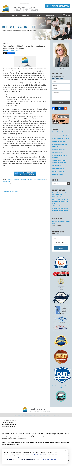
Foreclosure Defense (59, 141)
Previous (6, 192)
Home (4, 15)
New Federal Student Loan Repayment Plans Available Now (60, 201)
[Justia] (62, 108)
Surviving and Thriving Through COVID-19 (59, 161)
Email (56, 238)
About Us (25, 15)
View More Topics (57, 174)
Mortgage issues (58, 165)
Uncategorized (6, 181)
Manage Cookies (49, 459)
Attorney (37, 15)
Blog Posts (56, 415)
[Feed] (65, 108)
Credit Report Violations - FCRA (59, 156)
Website (14, 15)
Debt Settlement (58, 168)
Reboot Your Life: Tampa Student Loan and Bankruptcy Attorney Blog (20, 8)
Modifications (57, 152)
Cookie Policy (39, 455)
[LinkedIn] (59, 108)
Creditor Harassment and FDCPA (59, 145)
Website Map (46, 415)
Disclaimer (28, 415)
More (68, 15)
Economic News (58, 171)
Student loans (41, 179)
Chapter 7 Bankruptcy (24, 179)
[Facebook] (53, 108)
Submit (61, 102)
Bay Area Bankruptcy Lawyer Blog (60, 222)
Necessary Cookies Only (30, 459)
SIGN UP (61, 248)
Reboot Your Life (34, 179)
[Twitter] (56, 108)
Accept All (10, 459)
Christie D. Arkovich (61, 69)
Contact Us (50, 15)
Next (17, 192)
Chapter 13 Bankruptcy (13, 179)
